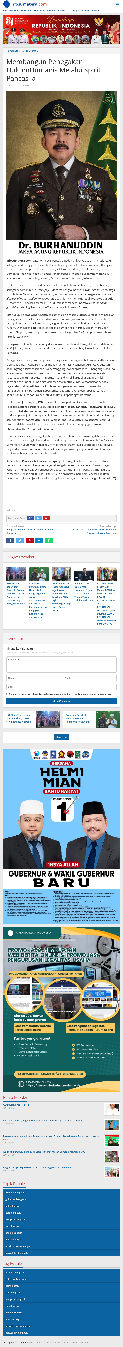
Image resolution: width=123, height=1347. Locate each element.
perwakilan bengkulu (16, 1252)
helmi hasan (12, 1206)
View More (61, 737)
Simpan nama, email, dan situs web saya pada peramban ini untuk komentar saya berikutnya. (60, 693)
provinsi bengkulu (15, 1192)
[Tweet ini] (20, 540)
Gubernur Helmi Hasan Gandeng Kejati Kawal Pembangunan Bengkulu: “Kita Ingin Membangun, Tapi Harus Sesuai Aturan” (61, 597)
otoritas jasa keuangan (18, 1246)
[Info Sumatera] (25, 3)
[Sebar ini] (10, 540)
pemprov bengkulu (15, 1219)
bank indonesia (13, 1232)
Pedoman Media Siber (79, 1342)
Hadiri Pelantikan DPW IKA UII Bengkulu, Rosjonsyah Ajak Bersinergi (95, 529)
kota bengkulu (13, 1212)
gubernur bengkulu (16, 1199)
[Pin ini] (30, 540)
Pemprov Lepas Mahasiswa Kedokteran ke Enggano (29, 529)
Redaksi (40, 1342)
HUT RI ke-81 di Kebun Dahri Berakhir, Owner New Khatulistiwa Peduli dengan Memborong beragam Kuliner (15, 593)
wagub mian (12, 1226)
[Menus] (117, 4)
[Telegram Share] (39, 540)
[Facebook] (30, 518)
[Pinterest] (46, 518)
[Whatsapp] (49, 540)
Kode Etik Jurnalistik (56, 1342)
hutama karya (13, 1239)
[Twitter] (38, 518)
